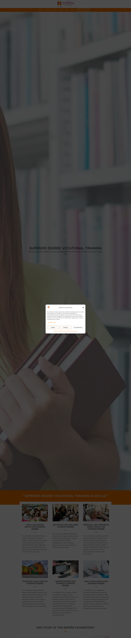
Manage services (52, 322)
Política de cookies (57, 331)
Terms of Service (74, 331)
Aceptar (53, 327)
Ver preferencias (78, 327)
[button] (83, 307)
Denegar (65, 327)
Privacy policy (66, 331)
